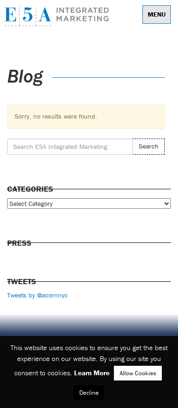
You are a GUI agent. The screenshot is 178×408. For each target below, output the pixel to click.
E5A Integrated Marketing (58, 16)
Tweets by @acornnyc (37, 295)
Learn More (92, 372)
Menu (157, 14)
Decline (89, 393)
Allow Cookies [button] (138, 373)
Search (149, 146)
